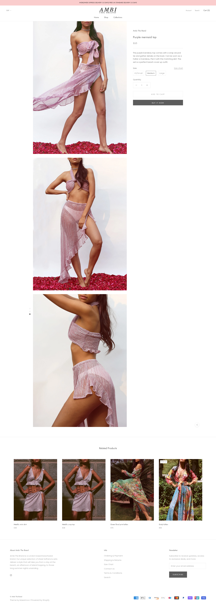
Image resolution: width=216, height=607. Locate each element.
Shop (106, 17)
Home (96, 17)
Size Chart (108, 564)
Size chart (178, 68)
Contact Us (109, 568)
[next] (208, 491)
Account (188, 10)
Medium (151, 73)
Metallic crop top (68, 524)
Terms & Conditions (113, 573)
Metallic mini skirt (20, 524)
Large (161, 73)
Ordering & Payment (113, 555)
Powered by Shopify (40, 600)
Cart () (207, 10)
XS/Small (138, 73)
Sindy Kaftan (163, 524)
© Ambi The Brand (16, 597)
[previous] (8, 491)
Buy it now (158, 103)
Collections (118, 17)
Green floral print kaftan (119, 524)
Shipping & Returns (112, 560)
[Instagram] (11, 575)
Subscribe (178, 574)
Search (197, 10)
